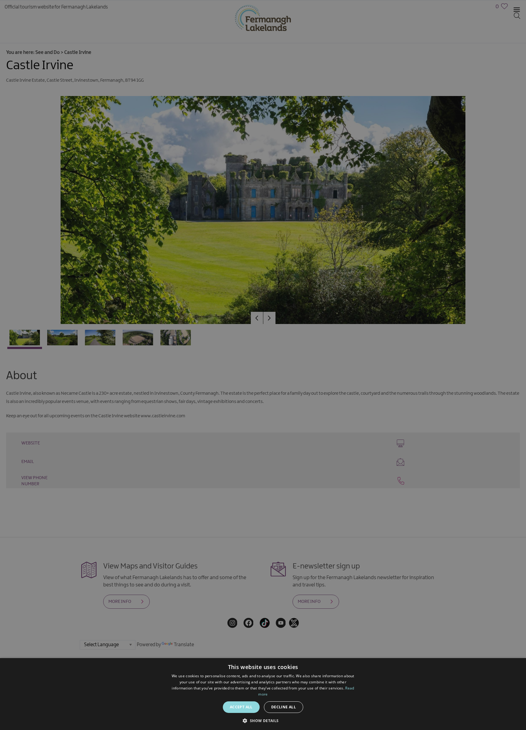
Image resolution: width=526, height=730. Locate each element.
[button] (263, 720)
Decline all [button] (283, 707)
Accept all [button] (241, 707)
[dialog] (263, 365)
